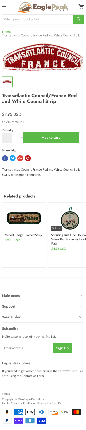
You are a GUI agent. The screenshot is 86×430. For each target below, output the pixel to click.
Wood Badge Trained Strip (23, 235)
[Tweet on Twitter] (13, 158)
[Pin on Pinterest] (28, 158)
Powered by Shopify (49, 403)
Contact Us (29, 376)
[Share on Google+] (20, 158)
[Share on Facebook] (5, 158)
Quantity (7, 130)
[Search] (78, 19)
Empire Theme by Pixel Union (19, 403)
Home (6, 31)
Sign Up (62, 348)
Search (6, 393)
